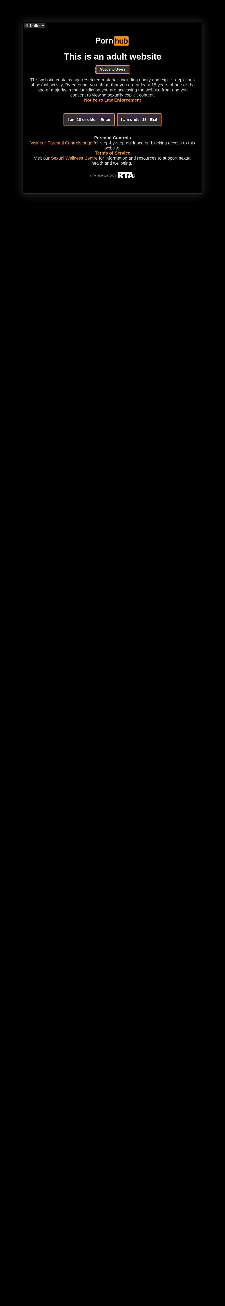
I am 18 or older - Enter (89, 119)
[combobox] (34, 25)
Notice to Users (112, 69)
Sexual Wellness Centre (74, 158)
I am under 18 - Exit (139, 119)
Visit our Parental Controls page (61, 142)
